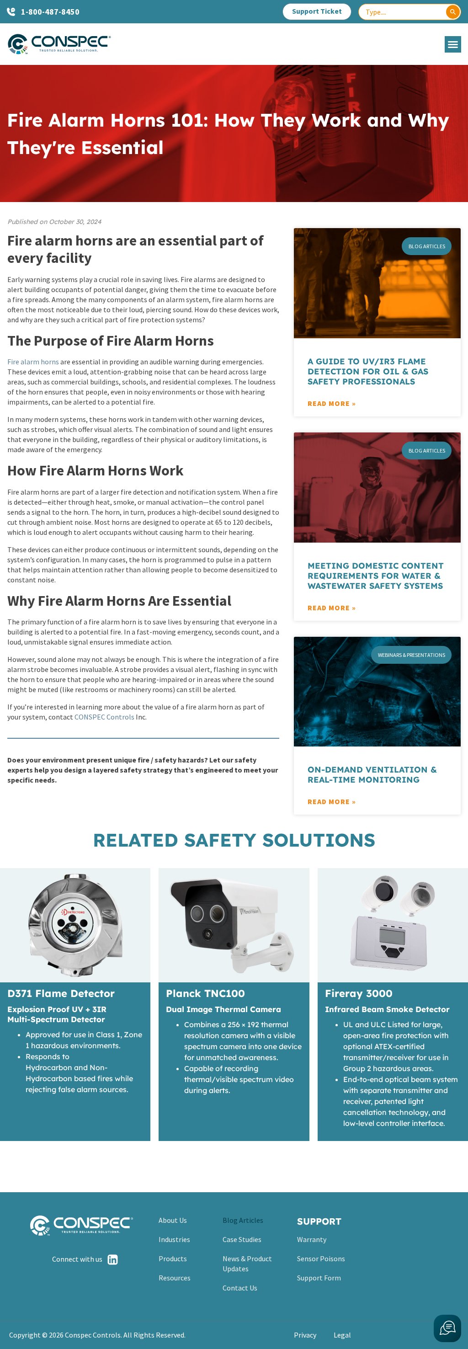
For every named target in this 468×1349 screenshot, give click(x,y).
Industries (174, 1239)
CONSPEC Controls (104, 716)
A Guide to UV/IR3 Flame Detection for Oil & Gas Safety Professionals (368, 371)
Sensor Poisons (321, 1258)
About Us (173, 1220)
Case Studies (242, 1239)
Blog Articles (243, 1220)
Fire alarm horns (33, 361)
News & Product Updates (247, 1263)
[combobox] (409, 12)
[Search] (453, 12)
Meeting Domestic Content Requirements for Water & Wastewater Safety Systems (376, 575)
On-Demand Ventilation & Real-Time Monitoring (372, 774)
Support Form (319, 1277)
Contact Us (240, 1287)
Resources (175, 1277)
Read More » (332, 403)
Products (173, 1258)
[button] (453, 44)
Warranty (311, 1239)
